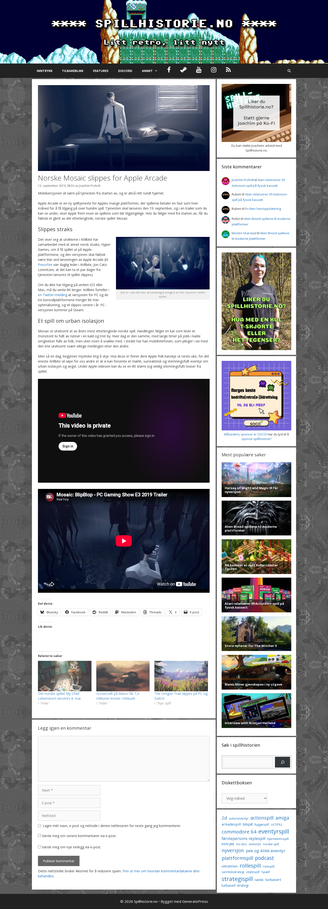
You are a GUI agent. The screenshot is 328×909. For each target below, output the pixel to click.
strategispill (237, 879)
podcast (264, 857)
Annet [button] (147, 71)
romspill (268, 866)
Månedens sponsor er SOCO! (245, 434)
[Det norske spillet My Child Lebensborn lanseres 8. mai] (64, 676)
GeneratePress (195, 901)
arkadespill (231, 824)
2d (224, 818)
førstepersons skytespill (243, 838)
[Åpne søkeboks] (289, 71)
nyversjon (233, 850)
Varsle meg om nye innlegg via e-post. (71, 847)
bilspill (248, 824)
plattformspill (237, 858)
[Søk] (282, 762)
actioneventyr (239, 818)
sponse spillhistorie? (257, 439)
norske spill (271, 844)
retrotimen (230, 866)
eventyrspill (273, 831)
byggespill (262, 824)
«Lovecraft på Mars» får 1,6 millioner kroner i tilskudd (117, 696)
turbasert (273, 879)
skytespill (253, 872)
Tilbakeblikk (72, 71)
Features (101, 71)
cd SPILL (276, 824)
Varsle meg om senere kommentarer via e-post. (79, 835)
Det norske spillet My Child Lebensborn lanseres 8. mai (59, 696)
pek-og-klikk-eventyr (265, 850)
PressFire (45, 264)
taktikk (259, 880)
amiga (282, 818)
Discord (125, 71)
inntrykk (228, 844)
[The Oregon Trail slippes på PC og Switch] (181, 676)
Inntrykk (44, 71)
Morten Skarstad (244, 233)
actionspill (261, 818)
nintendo (255, 844)
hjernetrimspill (278, 839)
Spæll (265, 872)
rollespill (250, 865)
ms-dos (241, 844)
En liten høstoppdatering (263, 208)
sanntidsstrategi (233, 872)
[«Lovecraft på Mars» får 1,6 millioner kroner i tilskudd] (123, 676)
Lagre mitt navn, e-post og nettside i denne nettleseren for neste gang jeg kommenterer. (112, 825)
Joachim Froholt (89, 186)
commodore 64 (239, 831)
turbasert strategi (235, 885)
